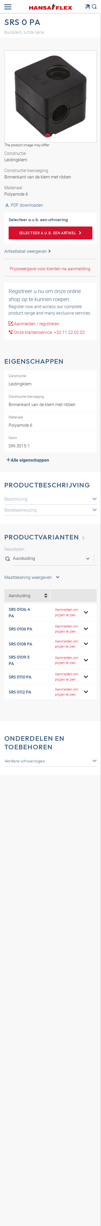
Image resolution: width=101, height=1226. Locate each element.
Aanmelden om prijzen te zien (66, 612)
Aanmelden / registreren (36, 324)
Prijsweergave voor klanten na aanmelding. (50, 269)
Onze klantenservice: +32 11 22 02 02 (49, 332)
